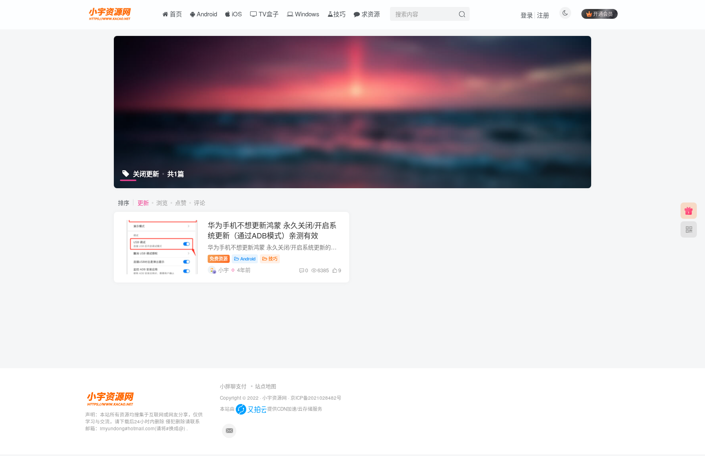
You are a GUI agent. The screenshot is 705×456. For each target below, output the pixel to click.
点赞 (180, 202)
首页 (175, 13)
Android (206, 13)
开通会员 (603, 13)
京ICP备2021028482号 (315, 397)
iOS (236, 13)
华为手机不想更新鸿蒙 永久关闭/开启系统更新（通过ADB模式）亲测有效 (272, 230)
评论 (199, 202)
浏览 (162, 202)
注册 (543, 15)
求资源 (370, 13)
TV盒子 (268, 13)
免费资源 (219, 258)
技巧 (339, 13)
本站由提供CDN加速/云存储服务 (271, 408)
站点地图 (265, 386)
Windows (306, 13)
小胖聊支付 (233, 386)
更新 (143, 202)
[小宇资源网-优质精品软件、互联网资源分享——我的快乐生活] (110, 12)
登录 (527, 15)
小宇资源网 (274, 397)
